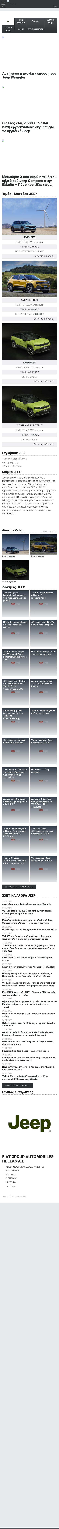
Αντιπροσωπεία (35, 29)
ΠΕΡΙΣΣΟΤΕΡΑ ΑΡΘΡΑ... (17, 1086)
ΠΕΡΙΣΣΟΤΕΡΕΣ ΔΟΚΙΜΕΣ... (19, 887)
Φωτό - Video (8, 29)
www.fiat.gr (11, 1186)
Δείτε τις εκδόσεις (43, 256)
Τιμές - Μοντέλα (20, 21)
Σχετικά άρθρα (50, 21)
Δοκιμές (36, 21)
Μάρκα (21, 29)
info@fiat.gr (11, 1182)
